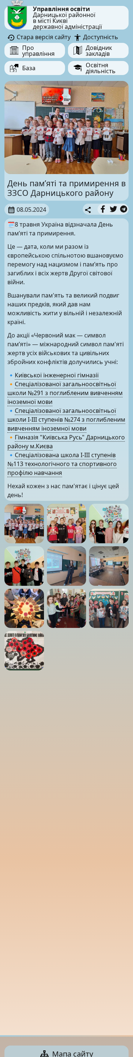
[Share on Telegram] (124, 209)
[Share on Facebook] (103, 209)
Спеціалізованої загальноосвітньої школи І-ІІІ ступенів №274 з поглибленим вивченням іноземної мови (66, 419)
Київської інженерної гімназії (57, 375)
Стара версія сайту (43, 37)
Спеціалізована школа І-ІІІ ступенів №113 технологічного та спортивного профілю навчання (62, 464)
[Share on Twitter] (113, 209)
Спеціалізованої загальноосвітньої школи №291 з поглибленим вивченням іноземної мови (65, 393)
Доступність (100, 37)
